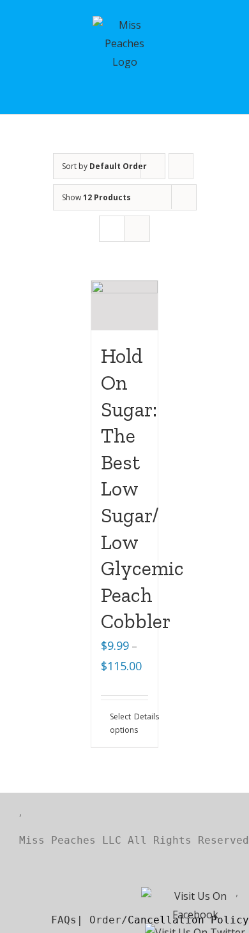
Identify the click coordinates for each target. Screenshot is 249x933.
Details (141, 716)
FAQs (48, 920)
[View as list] (136, 228)
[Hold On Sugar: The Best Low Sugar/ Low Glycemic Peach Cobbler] (124, 305)
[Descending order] (181, 166)
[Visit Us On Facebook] (194, 898)
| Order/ (102, 920)
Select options (117, 723)
